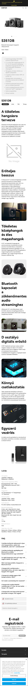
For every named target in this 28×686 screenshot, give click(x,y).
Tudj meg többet (14, 5)
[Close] (26, 659)
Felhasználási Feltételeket (15, 638)
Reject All (14, 679)
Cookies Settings (14, 675)
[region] (14, 671)
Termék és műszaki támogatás (9, 608)
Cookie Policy (17, 672)
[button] (11, 36)
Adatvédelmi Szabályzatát (7, 639)
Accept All (14, 683)
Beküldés (22, 635)
